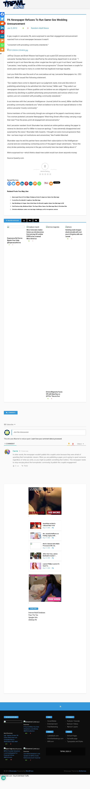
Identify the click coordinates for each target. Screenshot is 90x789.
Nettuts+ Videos (72, 724)
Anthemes (82, 771)
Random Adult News (40, 28)
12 (28, 241)
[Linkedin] (22, 183)
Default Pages (72, 736)
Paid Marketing (52, 727)
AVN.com (50, 741)
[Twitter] (13, 183)
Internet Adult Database (37, 613)
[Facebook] (9, 183)
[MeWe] (31, 183)
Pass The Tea (33, 615)
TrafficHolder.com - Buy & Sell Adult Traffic (14, 776)
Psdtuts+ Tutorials (73, 721)
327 (6, 759)
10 (11, 759)
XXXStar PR (33, 620)
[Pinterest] (26, 183)
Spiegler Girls (33, 617)
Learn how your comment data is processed (46, 439)
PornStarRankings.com (55, 738)
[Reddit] (18, 183)
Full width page (72, 738)
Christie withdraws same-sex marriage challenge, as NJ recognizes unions (35, 209)
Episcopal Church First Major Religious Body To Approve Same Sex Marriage (35, 197)
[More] (51, 183)
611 (6, 744)
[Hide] (1, 54)
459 (26, 733)
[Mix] (35, 183)
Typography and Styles (75, 741)
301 (26, 760)
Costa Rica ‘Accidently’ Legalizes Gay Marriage (26, 200)
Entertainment (52, 724)
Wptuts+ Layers (72, 727)
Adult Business (8, 733)
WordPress (29, 771)
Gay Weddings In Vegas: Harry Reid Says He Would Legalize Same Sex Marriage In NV (38, 203)
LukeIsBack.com (53, 736)
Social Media (51, 721)
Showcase (13, 771)
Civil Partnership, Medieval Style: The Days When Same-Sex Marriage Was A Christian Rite (39, 206)
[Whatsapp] (39, 183)
